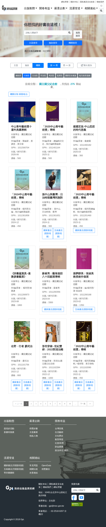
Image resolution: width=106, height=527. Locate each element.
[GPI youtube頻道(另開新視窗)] (82, 497)
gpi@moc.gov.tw (56, 506)
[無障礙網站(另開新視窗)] (77, 504)
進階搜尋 (78, 34)
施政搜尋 (53, 43)
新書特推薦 (9, 432)
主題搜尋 (33, 43)
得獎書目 (46, 469)
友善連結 (33, 473)
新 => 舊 (54, 65)
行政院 (26, 75)
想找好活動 (9, 428)
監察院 (59, 75)
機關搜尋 (73, 43)
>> (90, 404)
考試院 (51, 75)
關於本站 (74, 2)
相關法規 (33, 469)
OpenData (46, 465)
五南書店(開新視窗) (58, 233)
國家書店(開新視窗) (47, 233)
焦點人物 (33, 436)
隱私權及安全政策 (87, 2)
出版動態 (29, 8)
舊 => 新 (67, 65)
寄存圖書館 (9, 473)
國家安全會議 (70, 75)
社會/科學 (59, 443)
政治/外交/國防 (61, 450)
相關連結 (90, 8)
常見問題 (33, 465)
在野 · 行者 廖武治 (21, 346)
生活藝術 (59, 432)
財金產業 (59, 447)
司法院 (43, 75)
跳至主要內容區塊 (7, 1)
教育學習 (59, 439)
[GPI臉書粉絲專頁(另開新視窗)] (74, 497)
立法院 (35, 75)
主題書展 (33, 432)
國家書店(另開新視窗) (14, 465)
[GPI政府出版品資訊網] (9, 8)
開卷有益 (44, 8)
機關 (38, 65)
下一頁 (82, 404)
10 (70, 404)
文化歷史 (59, 436)
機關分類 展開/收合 (19, 94)
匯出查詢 (88, 65)
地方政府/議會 (84, 75)
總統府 (18, 75)
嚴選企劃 (59, 8)
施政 (27, 65)
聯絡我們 (100, 2)
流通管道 (74, 8)
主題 (16, 65)
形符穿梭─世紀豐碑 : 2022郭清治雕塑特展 (52, 349)
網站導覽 (64, 2)
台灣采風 (59, 428)
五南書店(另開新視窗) (14, 469)
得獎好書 (33, 428)
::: (21, 8)
